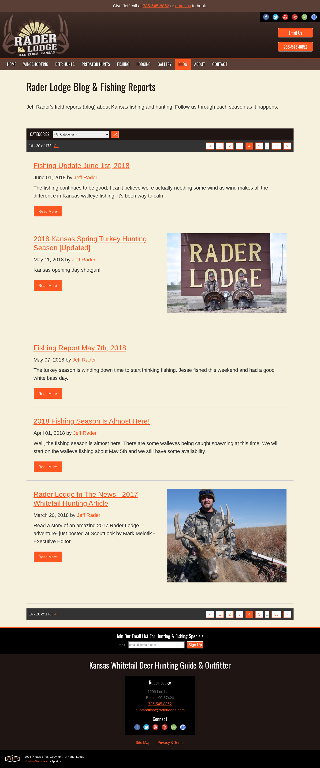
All (56, 146)
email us (183, 6)
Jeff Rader (85, 177)
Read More (47, 211)
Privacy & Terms (170, 743)
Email (121, 645)
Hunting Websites (36, 761)
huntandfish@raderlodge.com (160, 710)
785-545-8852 (156, 6)
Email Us (295, 33)
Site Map (143, 743)
